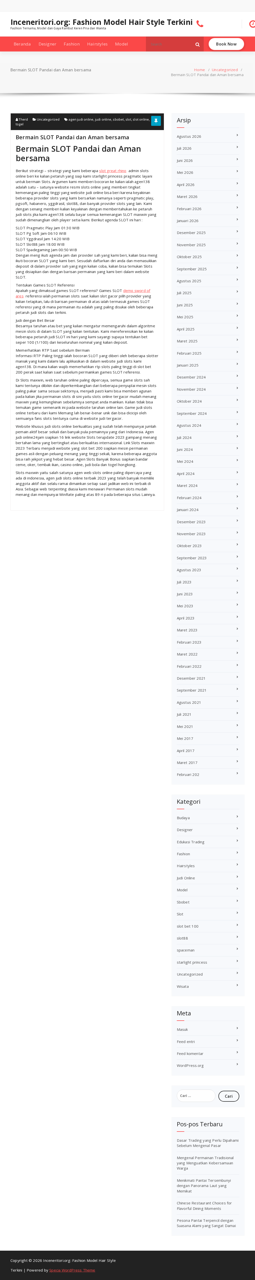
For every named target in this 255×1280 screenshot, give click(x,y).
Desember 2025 (191, 232)
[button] (198, 44)
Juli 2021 (184, 714)
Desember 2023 (191, 521)
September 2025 (192, 268)
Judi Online (186, 877)
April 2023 (186, 618)
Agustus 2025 (189, 280)
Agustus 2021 (189, 702)
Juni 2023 (185, 593)
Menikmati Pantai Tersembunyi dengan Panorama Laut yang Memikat (204, 1185)
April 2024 (186, 473)
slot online (141, 119)
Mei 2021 (185, 726)
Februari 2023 (189, 642)
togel (19, 124)
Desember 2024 (191, 377)
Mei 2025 (185, 316)
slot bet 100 (187, 926)
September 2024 (192, 413)
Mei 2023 (185, 605)
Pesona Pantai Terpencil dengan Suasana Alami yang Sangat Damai (206, 1223)
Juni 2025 (185, 304)
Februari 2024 (189, 497)
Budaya (183, 817)
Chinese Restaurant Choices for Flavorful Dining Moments (204, 1205)
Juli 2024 (184, 437)
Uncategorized (225, 69)
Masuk (182, 1029)
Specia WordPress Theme (72, 1270)
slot (128, 119)
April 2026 (186, 184)
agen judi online (80, 119)
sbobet (118, 119)
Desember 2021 (191, 678)
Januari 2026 (187, 220)
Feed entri (186, 1041)
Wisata (183, 986)
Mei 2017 (185, 738)
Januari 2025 (187, 365)
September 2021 (192, 690)
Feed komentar (190, 1053)
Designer (48, 44)
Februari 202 (188, 774)
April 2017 (186, 750)
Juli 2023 (184, 581)
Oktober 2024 (189, 401)
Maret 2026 (187, 196)
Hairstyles (97, 44)
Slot (180, 913)
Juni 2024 (185, 449)
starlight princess (192, 962)
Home (199, 69)
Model (121, 44)
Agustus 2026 (189, 136)
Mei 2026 (185, 172)
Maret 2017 (187, 762)
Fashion (71, 44)
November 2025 (191, 244)
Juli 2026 (184, 148)
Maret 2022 (187, 654)
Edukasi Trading (191, 841)
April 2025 (186, 329)
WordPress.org (190, 1065)
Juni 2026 (185, 160)
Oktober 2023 (189, 545)
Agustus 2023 (189, 569)
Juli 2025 (184, 292)
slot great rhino (112, 170)
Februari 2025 (189, 353)
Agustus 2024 (189, 425)
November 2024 (191, 389)
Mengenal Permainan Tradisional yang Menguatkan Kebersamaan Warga (205, 1163)
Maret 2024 (187, 485)
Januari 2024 (187, 509)
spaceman (186, 950)
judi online (103, 119)
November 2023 (191, 533)
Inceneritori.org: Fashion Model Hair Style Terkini (101, 22)
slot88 (182, 938)
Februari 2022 (189, 666)
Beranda (22, 44)
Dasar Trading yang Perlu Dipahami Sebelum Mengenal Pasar (208, 1143)
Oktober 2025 (189, 256)
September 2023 (192, 557)
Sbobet (183, 902)
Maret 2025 (187, 340)
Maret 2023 (187, 629)
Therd (23, 119)
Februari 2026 (189, 208)
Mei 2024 (185, 461)
